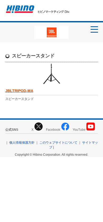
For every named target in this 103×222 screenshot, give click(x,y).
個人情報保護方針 (22, 142)
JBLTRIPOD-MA (19, 91)
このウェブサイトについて (58, 142)
